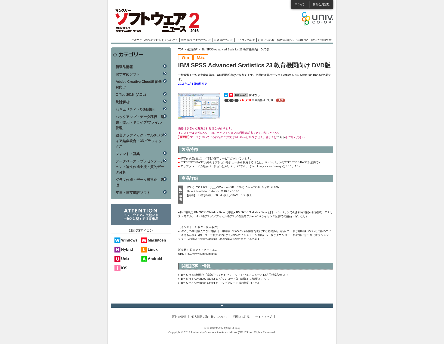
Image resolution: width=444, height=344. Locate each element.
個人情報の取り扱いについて (209, 316)
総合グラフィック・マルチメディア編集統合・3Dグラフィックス (140, 140)
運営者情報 (179, 316)
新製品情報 (124, 67)
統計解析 (192, 49)
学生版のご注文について (196, 40)
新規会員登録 (321, 4)
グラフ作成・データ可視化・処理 (140, 182)
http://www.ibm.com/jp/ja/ (202, 253)
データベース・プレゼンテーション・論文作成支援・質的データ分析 (140, 166)
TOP (181, 49)
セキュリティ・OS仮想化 (135, 109)
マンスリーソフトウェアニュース (160, 21)
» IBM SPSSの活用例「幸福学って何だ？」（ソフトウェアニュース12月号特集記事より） (234, 274)
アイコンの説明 (245, 40)
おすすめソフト (128, 74)
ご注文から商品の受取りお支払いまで (154, 40)
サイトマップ (263, 316)
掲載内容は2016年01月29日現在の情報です (304, 40)
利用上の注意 (241, 316)
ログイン (300, 4)
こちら (281, 137)
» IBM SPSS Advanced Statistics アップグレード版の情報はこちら (219, 283)
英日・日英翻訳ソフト (133, 193)
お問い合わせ (266, 40)
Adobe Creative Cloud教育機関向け (139, 84)
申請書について (223, 40)
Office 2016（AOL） (132, 94)
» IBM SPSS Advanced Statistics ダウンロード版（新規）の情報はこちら (223, 278)
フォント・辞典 (128, 154)
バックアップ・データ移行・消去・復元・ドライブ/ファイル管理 (140, 122)
